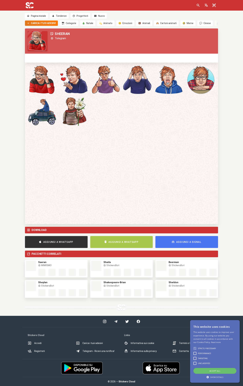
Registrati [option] (39, 351)
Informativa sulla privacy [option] (144, 351)
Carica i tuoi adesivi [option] (92, 343)
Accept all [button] (214, 371)
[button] (206, 5)
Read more (216, 342)
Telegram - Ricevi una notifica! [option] (98, 351)
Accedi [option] (37, 343)
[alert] (215, 351)
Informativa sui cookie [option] (142, 343)
